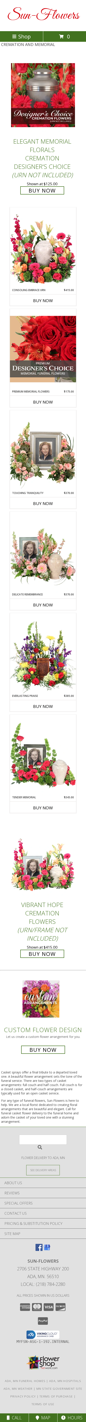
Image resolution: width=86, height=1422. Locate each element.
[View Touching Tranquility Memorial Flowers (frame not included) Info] (43, 450)
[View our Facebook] (39, 1249)
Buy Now (42, 190)
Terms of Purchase (56, 1396)
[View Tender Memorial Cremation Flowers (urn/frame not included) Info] (43, 755)
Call (16, 1418)
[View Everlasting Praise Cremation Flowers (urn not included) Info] (43, 653)
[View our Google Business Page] (46, 1249)
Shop (24, 36)
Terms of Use (43, 1404)
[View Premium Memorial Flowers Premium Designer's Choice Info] (43, 349)
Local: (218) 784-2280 (43, 1284)
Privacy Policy (23, 1396)
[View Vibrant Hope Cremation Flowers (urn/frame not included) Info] (43, 859)
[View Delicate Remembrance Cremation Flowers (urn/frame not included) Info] (43, 552)
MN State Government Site (59, 1389)
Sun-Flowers (43, 16)
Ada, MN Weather (18, 1389)
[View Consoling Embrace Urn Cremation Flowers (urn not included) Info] (43, 248)
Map (44, 1418)
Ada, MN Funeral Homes (25, 1381)
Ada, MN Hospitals (65, 1381)
